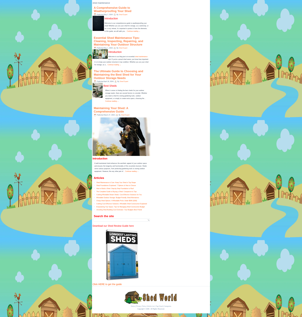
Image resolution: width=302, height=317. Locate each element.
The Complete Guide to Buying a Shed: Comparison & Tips (116, 191)
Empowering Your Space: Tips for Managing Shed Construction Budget (120, 207)
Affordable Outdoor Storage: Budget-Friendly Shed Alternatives (117, 197)
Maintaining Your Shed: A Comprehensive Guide (111, 109)
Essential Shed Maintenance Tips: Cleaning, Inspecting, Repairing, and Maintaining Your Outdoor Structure (118, 41)
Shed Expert (123, 14)
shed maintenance (141, 56)
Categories (167, 306)
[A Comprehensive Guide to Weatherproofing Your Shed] (99, 31)
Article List (151, 306)
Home (133, 306)
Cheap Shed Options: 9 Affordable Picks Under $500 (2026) (116, 201)
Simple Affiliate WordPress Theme (159, 315)
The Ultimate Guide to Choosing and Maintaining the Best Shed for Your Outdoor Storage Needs (118, 75)
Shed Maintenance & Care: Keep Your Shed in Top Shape (116, 182)
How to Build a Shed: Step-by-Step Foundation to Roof (115, 188)
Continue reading (133, 31)
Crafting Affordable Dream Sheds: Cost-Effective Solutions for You (119, 195)
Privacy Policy (141, 306)
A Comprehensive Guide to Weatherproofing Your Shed (112, 9)
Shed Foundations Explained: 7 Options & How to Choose (116, 185)
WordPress (144, 315)
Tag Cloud (159, 306)
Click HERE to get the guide (107, 284)
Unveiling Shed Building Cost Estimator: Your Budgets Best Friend (119, 210)
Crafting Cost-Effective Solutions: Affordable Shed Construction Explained (121, 204)
